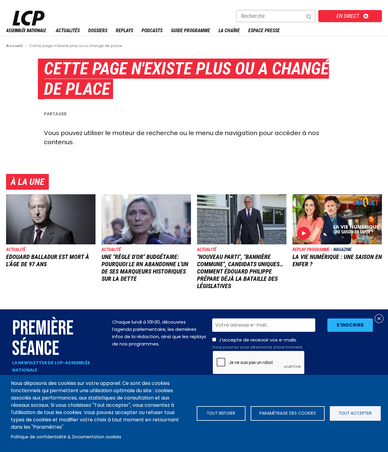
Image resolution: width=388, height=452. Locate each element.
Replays (124, 30)
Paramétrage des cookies (287, 413)
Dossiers (97, 30)
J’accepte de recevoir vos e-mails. (257, 343)
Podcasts (152, 30)
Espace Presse (264, 30)
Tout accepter (355, 413)
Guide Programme (190, 30)
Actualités (68, 30)
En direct (347, 16)
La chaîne (229, 30)
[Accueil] (26, 30)
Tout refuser (221, 413)
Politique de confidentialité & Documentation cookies (66, 437)
